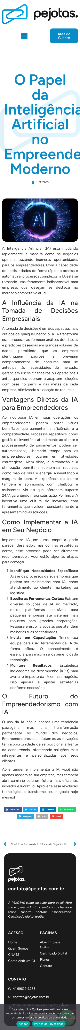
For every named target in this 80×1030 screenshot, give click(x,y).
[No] (73, 1017)
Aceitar (23, 1023)
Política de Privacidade (49, 1023)
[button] (24, 36)
